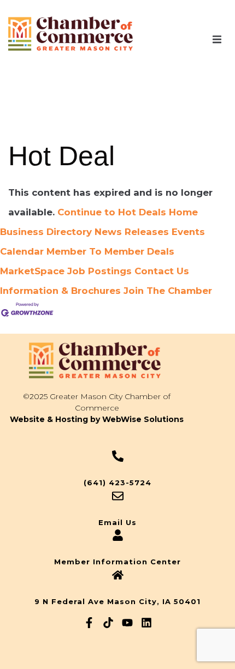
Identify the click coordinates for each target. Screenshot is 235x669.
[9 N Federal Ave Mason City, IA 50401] (118, 575)
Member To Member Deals (110, 251)
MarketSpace (32, 271)
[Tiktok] (108, 622)
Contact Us (161, 271)
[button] (217, 40)
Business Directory (46, 231)
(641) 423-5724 (117, 482)
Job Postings (99, 271)
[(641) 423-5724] (118, 456)
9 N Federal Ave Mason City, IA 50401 (117, 601)
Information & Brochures (60, 290)
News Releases (132, 231)
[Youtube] (127, 622)
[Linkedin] (146, 622)
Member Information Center (117, 561)
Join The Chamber (168, 290)
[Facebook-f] (89, 622)
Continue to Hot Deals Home (127, 212)
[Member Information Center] (118, 535)
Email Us (117, 522)
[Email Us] (118, 496)
